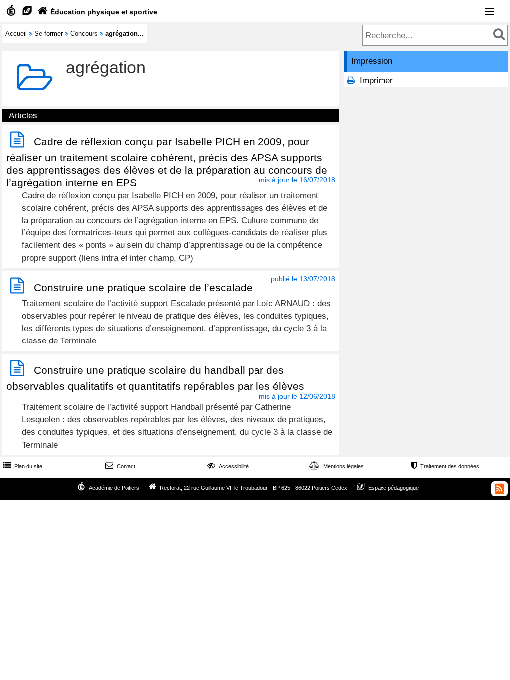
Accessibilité (228, 466)
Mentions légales (336, 466)
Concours (84, 33)
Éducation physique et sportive (97, 12)
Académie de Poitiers (114, 487)
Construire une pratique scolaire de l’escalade (143, 287)
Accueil (16, 33)
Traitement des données (445, 466)
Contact (120, 466)
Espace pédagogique (393, 487)
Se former (48, 33)
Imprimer (376, 80)
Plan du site (22, 466)
